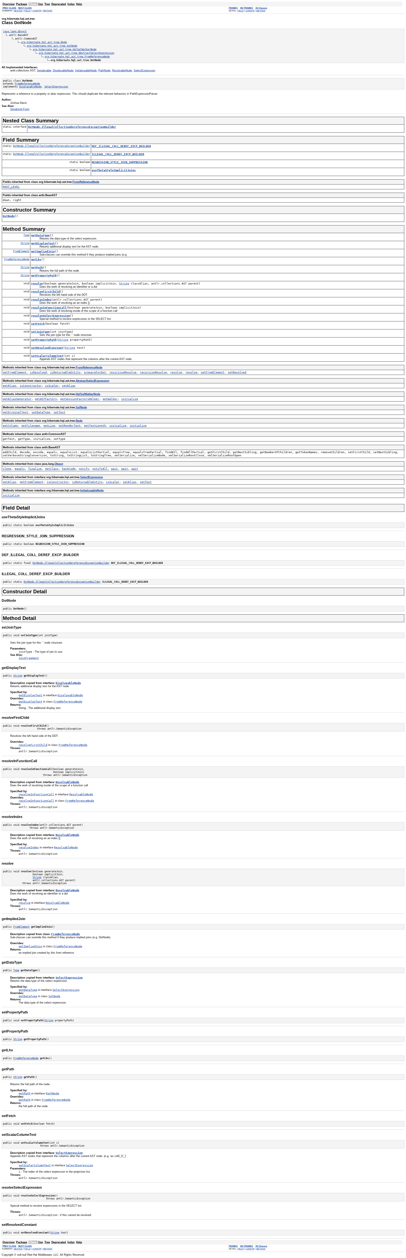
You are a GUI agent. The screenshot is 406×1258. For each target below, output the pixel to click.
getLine (49, 425)
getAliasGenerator (17, 399)
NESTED (18, 11)
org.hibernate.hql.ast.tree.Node (44, 42)
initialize (129, 399)
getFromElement (14, 372)
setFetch (38, 323)
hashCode (68, 468)
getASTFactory (46, 399)
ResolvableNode (122, 70)
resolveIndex (41, 299)
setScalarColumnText (47, 355)
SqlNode (81, 407)
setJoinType (40, 331)
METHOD (47, 11)
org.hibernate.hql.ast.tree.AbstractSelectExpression (76, 53)
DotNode (9, 216)
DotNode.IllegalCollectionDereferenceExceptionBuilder (72, 127)
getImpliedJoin (43, 251)
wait (114, 468)
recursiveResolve (122, 372)
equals (20, 468)
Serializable (44, 70)
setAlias (68, 385)
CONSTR (36, 11)
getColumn (10, 425)
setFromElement (212, 372)
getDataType (40, 235)
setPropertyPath (43, 339)
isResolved (38, 372)
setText (59, 412)
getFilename (30, 425)
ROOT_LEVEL (11, 186)
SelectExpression (144, 70)
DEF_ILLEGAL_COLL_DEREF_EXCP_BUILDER (121, 146)
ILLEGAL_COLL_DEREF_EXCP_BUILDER (118, 154)
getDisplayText (43, 243)
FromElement (21, 251)
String (25, 243)
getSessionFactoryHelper (79, 399)
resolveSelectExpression (50, 315)
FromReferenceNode (27, 83)
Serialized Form (19, 109)
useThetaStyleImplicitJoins (114, 170)
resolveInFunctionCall (49, 307)
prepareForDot (95, 372)
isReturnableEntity (65, 372)
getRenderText (70, 425)
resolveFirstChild (45, 291)
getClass (52, 468)
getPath (37, 267)
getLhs (36, 259)
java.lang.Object (15, 31)
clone (7, 468)
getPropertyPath (43, 275)
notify (84, 468)
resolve (37, 283)
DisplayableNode (63, 70)
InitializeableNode (86, 70)
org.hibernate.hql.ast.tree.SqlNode (52, 45)
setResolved (237, 372)
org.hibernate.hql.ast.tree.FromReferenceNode (77, 56)
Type (26, 235)
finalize (35, 468)
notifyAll (100, 468)
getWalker (110, 399)
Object (59, 463)
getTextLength (95, 425)
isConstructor (31, 385)
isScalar (52, 385)
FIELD (27, 11)
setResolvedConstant (47, 347)
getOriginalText (15, 412)
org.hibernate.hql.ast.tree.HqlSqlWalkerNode (64, 49)
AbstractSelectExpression (92, 380)
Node (79, 420)
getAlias (9, 385)
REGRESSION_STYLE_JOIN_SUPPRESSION (120, 162)
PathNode (104, 70)
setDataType (41, 412)
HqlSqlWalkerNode (88, 394)
